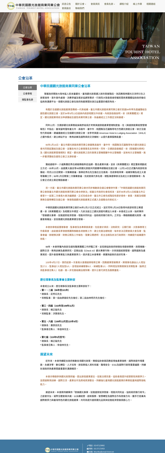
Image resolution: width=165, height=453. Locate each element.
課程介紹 (124, 4)
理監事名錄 (27, 99)
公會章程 (27, 93)
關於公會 (79, 4)
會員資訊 (95, 4)
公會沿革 (27, 87)
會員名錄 (108, 4)
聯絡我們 (79, 8)
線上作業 (137, 4)
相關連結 (150, 4)
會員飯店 (66, 8)
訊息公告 (66, 4)
